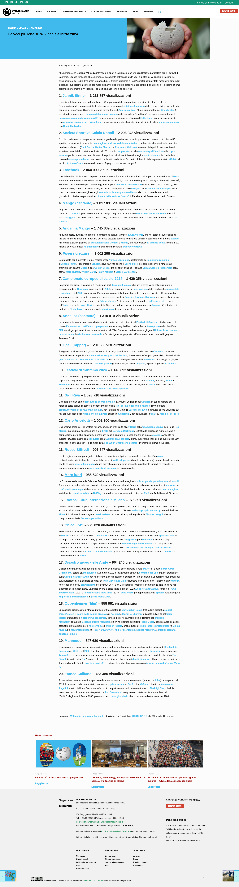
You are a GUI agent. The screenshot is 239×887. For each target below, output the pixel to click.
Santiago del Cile (148, 572)
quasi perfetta (102, 514)
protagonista (165, 268)
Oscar (84, 268)
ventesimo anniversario (129, 184)
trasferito (168, 551)
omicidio (147, 539)
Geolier (150, 380)
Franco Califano (78, 674)
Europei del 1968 (137, 410)
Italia (65, 305)
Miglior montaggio (125, 630)
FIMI (61, 330)
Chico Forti (74, 525)
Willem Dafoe (88, 272)
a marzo (161, 456)
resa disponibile (80, 493)
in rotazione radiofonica (159, 663)
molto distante (152, 155)
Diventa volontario (112, 859)
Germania (82, 289)
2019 (75, 651)
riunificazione (140, 289)
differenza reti (156, 301)
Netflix (116, 460)
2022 (86, 651)
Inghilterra (76, 309)
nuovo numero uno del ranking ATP (78, 118)
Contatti (229, 2)
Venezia (96, 264)
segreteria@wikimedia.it (87, 822)
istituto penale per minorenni (152, 481)
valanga (175, 580)
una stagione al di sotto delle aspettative (115, 143)
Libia (157, 680)
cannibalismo (88, 584)
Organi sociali (82, 859)
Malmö (124, 242)
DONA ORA (229, 11)
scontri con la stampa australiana (117, 192)
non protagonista (80, 630)
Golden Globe (101, 268)
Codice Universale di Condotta (116, 831)
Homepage (35, 28)
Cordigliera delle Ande (76, 576)
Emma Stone (150, 268)
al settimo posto (156, 242)
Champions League (153, 427)
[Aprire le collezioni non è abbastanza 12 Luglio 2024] (231, 875)
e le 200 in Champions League (120, 443)
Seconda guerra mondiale (96, 622)
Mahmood (64, 384)
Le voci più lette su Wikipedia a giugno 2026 (59, 777)
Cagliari (145, 401)
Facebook (71, 170)
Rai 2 (147, 493)
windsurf (102, 535)
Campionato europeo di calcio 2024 (92, 279)
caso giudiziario (119, 696)
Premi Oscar (147, 622)
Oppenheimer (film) (81, 603)
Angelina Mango (76, 228)
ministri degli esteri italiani (137, 543)
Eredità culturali (140, 862)
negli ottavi (86, 305)
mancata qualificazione (151, 151)
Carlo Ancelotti (77, 420)
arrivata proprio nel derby (146, 510)
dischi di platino (141, 659)
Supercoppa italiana (92, 518)
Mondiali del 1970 (169, 414)
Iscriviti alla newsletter (114, 862)
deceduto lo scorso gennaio (99, 401)
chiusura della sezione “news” (112, 196)
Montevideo (89, 572)
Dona (135, 859)
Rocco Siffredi (77, 450)
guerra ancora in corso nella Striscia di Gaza (83, 359)
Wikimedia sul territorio (86, 862)
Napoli (175, 481)
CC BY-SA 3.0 (139, 716)
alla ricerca (108, 309)
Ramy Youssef (105, 272)
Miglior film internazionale (73, 596)
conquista (93, 439)
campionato (123, 151)
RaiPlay (97, 493)
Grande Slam (168, 110)
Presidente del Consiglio (140, 547)
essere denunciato (85, 464)
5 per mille (137, 866)
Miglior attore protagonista (154, 626)
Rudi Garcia (87, 147)
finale (153, 414)
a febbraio (74, 213)
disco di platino (103, 363)
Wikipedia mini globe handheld (87, 716)
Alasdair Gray (68, 264)
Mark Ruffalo (73, 272)
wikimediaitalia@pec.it (112, 822)
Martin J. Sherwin (132, 614)
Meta (176, 176)
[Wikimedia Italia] (16, 11)
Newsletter (209, 2)
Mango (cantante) (77, 203)
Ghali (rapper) (74, 345)
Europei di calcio (121, 285)
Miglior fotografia (146, 630)
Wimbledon (96, 122)
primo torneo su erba (74, 122)
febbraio (170, 485)
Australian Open (127, 110)
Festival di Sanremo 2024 (86, 370)
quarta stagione (170, 489)
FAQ (106, 866)
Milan (62, 514)
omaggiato (70, 217)
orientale (65, 293)
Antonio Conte (75, 163)
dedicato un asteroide (90, 334)
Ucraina (112, 301)
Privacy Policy (82, 869)
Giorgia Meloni (163, 547)
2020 (79, 293)
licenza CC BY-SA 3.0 (93, 880)
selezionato (127, 592)
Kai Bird (115, 614)
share (152, 384)
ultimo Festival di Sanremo (151, 213)
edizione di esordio (134, 106)
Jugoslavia (123, 414)
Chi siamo (80, 856)
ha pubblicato (91, 246)
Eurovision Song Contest (104, 242)
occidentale (172, 289)
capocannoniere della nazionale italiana (80, 410)
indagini (135, 188)
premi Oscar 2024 (100, 596)
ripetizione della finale (95, 414)
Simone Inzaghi (154, 514)
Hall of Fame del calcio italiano (133, 405)
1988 (107, 289)
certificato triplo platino (95, 326)
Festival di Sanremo (147, 322)
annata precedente (78, 159)
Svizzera (150, 297)
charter (146, 568)
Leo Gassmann (113, 692)
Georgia (128, 297)
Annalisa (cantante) (79, 316)
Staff (78, 866)
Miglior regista (114, 626)
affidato (173, 159)
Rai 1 (130, 684)
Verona (83, 555)
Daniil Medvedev (72, 126)
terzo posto (153, 326)
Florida (65, 535)
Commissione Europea (158, 188)
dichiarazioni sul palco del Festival (108, 355)
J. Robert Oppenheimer (93, 618)
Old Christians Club (115, 580)
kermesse (155, 651)
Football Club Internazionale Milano (95, 500)
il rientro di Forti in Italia (98, 551)
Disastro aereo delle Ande (86, 562)
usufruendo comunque (71, 489)
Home (12, 28)
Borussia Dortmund (123, 431)
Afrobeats (170, 363)
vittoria (132, 427)
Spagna (155, 305)
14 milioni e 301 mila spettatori (112, 388)
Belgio (102, 301)
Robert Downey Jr (103, 630)
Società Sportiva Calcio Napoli (88, 133)
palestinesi (149, 359)
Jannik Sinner (74, 96)
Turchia (139, 297)
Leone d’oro (131, 264)
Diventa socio (110, 856)
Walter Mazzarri (103, 147)
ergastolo (131, 539)
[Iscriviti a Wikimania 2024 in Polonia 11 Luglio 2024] (8, 875)
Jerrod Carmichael (126, 272)
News (22, 28)
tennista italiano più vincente (102, 114)
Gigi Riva (72, 395)
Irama (169, 380)
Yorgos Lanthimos (119, 260)
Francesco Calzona (125, 147)
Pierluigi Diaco (158, 688)
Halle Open (146, 118)
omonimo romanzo (158, 260)
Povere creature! (77, 253)
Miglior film (95, 626)
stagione (157, 435)
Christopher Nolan (132, 610)
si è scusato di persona (103, 468)
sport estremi (166, 535)
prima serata (117, 684)
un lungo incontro (169, 122)
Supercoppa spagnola (117, 439)
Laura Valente (135, 235)
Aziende (136, 856)
